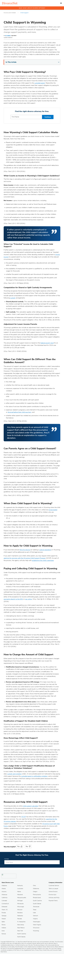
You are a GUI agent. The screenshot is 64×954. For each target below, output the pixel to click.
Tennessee (36, 906)
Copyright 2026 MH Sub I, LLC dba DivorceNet (14, 942)
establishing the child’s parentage (43, 560)
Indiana (4, 928)
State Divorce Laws (8, 882)
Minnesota (20, 903)
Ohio (34, 885)
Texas (34, 909)
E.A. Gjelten (7, 35)
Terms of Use (19, 950)
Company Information (55, 882)
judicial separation (45, 550)
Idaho (3, 922)
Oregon (35, 891)
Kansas (4, 934)
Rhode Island (37, 897)
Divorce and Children (10, 13)
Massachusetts (21, 897)
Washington (36, 922)
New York (20, 931)
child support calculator (30, 806)
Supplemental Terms (29, 950)
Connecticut (5, 903)
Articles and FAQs (54, 897)
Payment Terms (53, 900)
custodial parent (39, 83)
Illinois (4, 925)
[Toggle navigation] (61, 3)
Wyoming (36, 931)
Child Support (24, 13)
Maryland (20, 894)
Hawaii (4, 919)
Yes (18, 846)
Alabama (4, 885)
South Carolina (37, 900)
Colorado (4, 900)
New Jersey (20, 925)
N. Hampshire (21, 922)
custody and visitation (14, 774)
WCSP (23, 817)
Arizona (4, 891)
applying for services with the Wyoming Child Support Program (25, 558)
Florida (4, 913)
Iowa (3, 931)
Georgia (4, 916)
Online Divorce (53, 891)
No (27, 846)
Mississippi (20, 906)
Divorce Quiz (52, 894)
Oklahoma (36, 888)
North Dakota (21, 937)
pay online (28, 599)
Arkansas (4, 894)
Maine (19, 891)
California (4, 897)
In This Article (11, 62)
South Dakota (37, 903)
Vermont (35, 916)
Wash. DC (5, 909)
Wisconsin (36, 928)
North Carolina (21, 934)
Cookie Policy (46, 950)
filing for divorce (25, 550)
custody (12, 298)
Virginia (35, 919)
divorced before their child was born (19, 412)
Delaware (4, 906)
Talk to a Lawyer (53, 888)
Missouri (19, 909)
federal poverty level (47, 343)
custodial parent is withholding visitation (34, 776)
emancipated (53, 510)
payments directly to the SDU (13, 599)
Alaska (4, 888)
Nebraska (20, 916)
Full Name (6, 859)
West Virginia (37, 925)
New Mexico (21, 928)
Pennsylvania (37, 894)
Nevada (19, 919)
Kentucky (20, 885)
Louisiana (20, 888)
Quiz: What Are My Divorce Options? (32, 8)
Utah (34, 913)
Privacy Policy (38, 950)
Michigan (20, 900)
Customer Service (54, 885)
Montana (19, 913)
